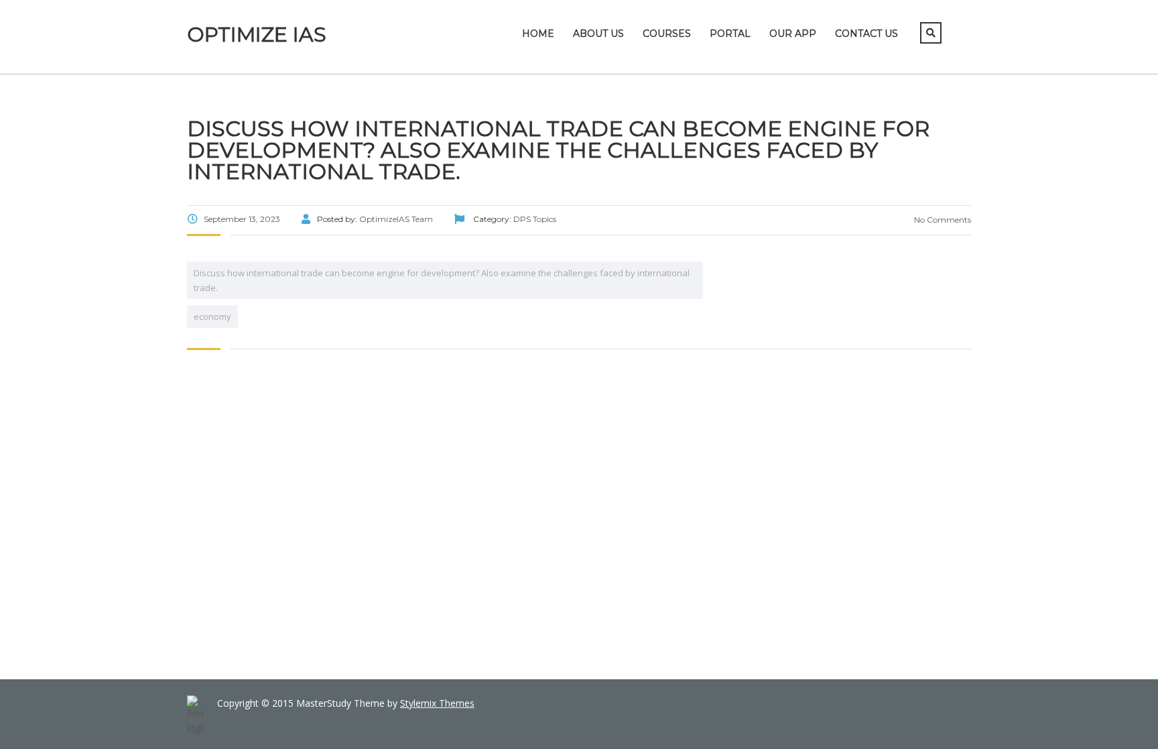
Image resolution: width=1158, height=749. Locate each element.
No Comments (941, 220)
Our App (792, 33)
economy (212, 316)
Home (538, 33)
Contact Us (866, 33)
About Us (598, 33)
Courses (667, 33)
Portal (730, 33)
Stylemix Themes (437, 703)
